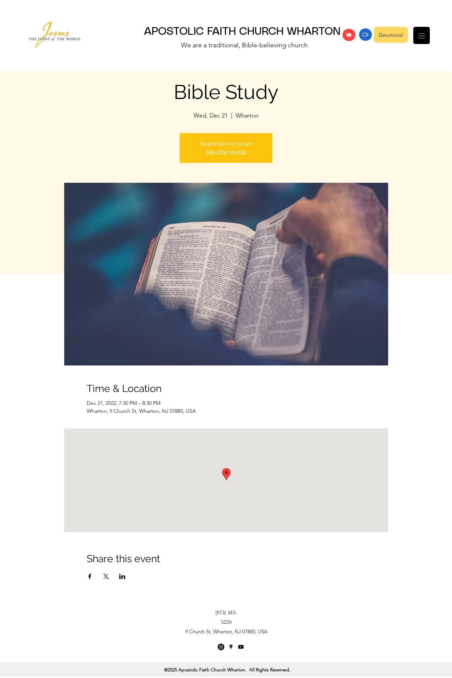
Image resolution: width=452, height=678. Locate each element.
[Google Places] (231, 647)
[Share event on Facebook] (90, 576)
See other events (226, 152)
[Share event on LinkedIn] (122, 576)
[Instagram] (221, 647)
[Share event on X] (106, 576)
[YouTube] (348, 35)
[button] (421, 35)
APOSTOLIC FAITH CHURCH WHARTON (242, 32)
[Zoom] (365, 34)
